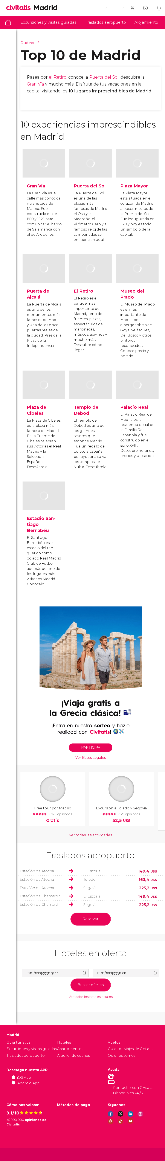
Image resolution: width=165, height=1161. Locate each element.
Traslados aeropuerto (105, 22)
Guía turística (8, 22)
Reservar (90, 919)
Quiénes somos (121, 1055)
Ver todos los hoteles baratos (91, 997)
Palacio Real (134, 407)
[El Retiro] (90, 275)
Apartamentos (70, 1049)
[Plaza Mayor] (137, 170)
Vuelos (114, 1042)
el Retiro (57, 77)
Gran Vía (35, 84)
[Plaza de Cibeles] (44, 392)
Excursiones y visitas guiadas (48, 22)
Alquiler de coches (73, 1055)
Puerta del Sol (104, 77)
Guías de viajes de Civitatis (130, 1049)
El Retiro (83, 291)
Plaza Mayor (134, 186)
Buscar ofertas (91, 985)
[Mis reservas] (132, 8)
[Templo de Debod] (90, 392)
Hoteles (64, 1042)
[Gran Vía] (44, 170)
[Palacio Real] (137, 392)
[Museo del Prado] (137, 275)
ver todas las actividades (90, 835)
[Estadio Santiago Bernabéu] (44, 502)
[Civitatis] (15, 1154)
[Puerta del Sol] (90, 170)
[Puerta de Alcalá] (44, 275)
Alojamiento (146, 22)
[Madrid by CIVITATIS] (20, 8)
